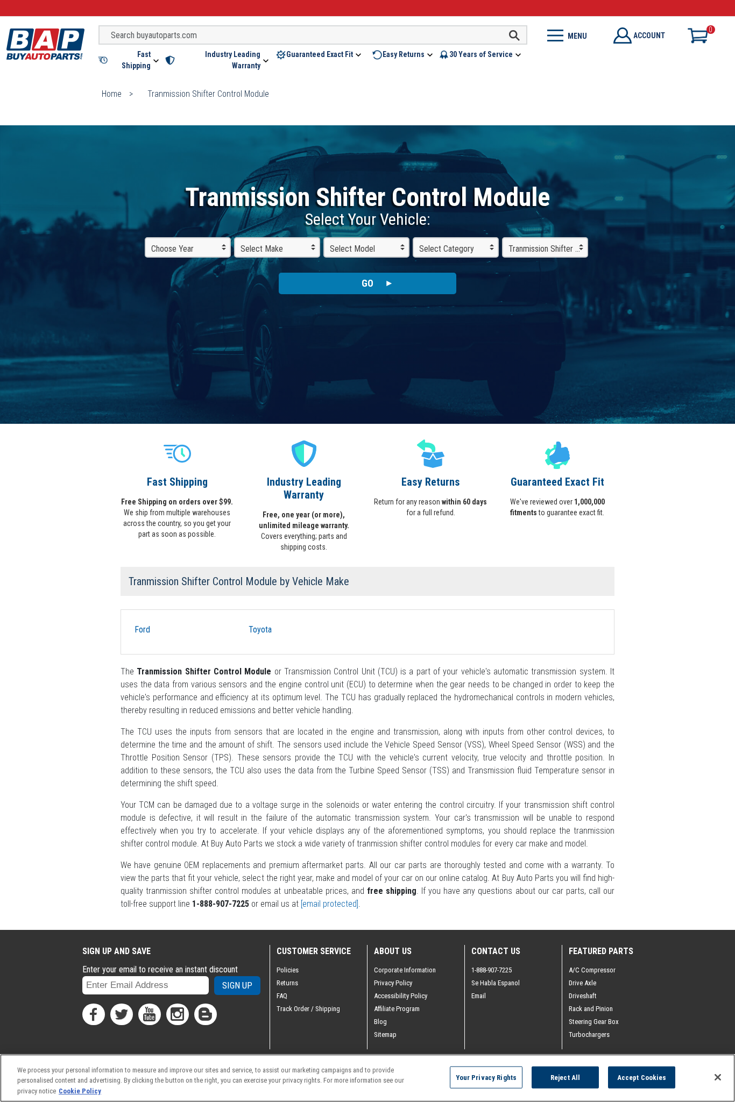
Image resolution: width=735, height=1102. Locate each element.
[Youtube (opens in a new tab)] (149, 1014)
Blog (380, 1022)
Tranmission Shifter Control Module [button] (548, 249)
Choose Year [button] (172, 249)
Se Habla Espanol (495, 983)
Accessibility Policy (400, 996)
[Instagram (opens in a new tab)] (177, 1014)
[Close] (718, 1077)
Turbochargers (589, 1034)
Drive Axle (582, 983)
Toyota (260, 629)
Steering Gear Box (594, 1022)
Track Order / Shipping (308, 1009)
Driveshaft (583, 996)
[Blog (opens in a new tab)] (205, 1014)
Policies (288, 970)
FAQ (282, 996)
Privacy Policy (393, 983)
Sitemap (385, 1034)
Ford (142, 629)
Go (367, 283)
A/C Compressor (592, 970)
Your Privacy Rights (486, 1077)
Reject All (565, 1077)
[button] (129, 60)
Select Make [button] (262, 249)
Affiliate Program (397, 1009)
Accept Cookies (642, 1077)
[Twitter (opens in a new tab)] (121, 1014)
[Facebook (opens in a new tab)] (93, 1014)
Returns (287, 983)
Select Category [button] (446, 249)
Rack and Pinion (591, 1009)
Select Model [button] (352, 249)
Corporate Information (405, 970)
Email (478, 996)
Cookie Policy (80, 1091)
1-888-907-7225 (491, 970)
